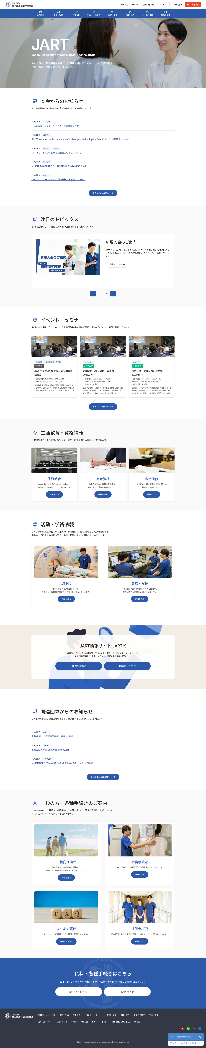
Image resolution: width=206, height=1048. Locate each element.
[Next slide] (113, 293)
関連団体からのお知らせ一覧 (103, 776)
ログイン (162, 4)
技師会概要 (153, 1014)
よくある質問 (139, 1014)
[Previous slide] (93, 293)
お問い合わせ (148, 4)
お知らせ (76, 1014)
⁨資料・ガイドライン (129, 4)
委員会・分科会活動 (46, 1014)
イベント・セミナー (92, 1014)
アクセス (84, 1022)
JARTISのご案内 (78, 666)
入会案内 (74, 1022)
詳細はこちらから (117, 264)
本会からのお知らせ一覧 (103, 193)
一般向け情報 (110, 1014)
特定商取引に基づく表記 (121, 1022)
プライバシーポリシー (100, 1022)
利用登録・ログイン (127, 666)
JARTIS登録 (176, 4)
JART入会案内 (193, 4)
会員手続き (125, 1014)
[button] (106, 293)
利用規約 (137, 1022)
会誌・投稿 (64, 1014)
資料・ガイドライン (78, 991)
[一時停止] (100, 293)
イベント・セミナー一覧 (103, 406)
